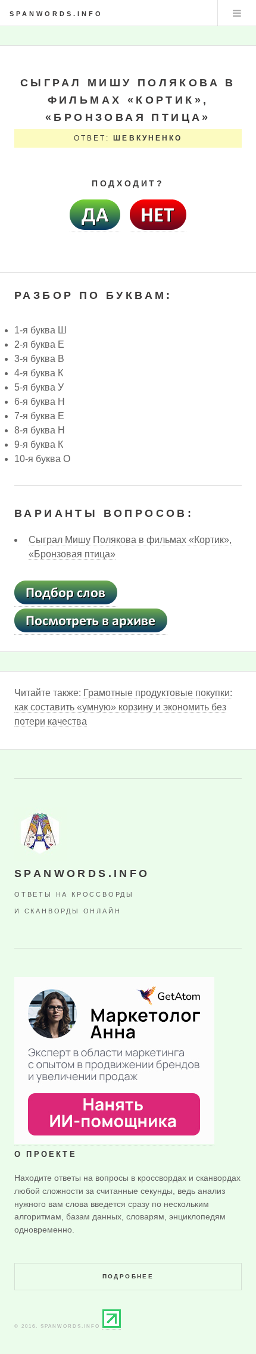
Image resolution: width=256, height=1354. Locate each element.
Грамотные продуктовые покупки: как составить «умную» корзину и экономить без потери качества (123, 707)
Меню (237, 13)
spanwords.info (56, 13)
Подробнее (128, 1276)
